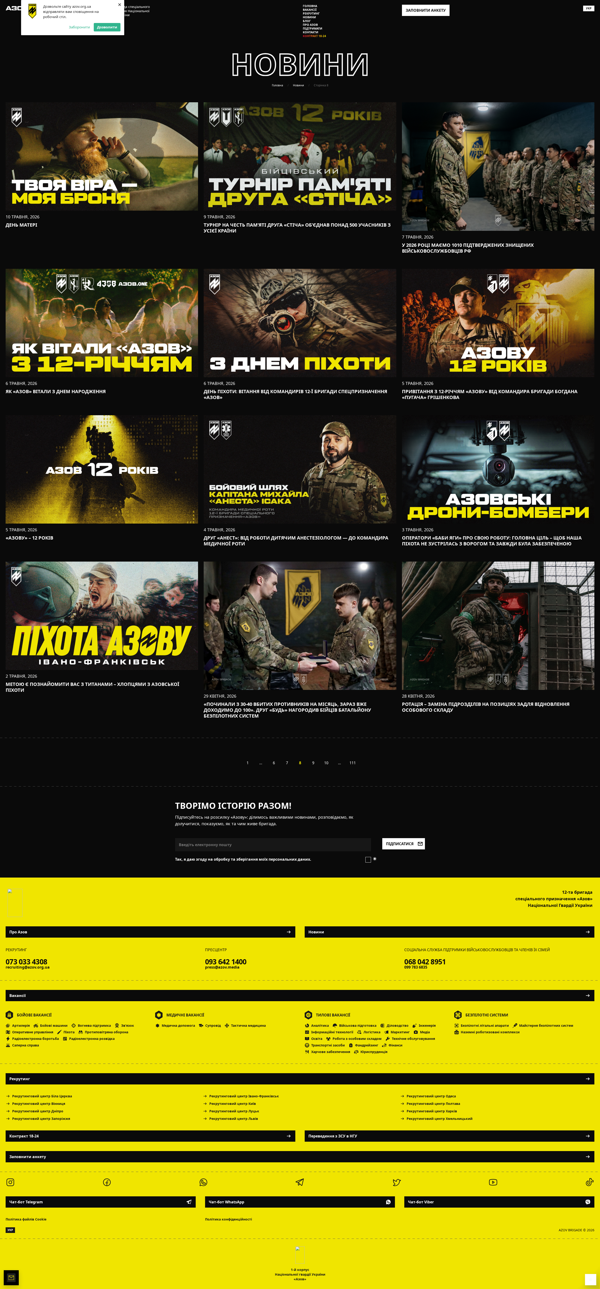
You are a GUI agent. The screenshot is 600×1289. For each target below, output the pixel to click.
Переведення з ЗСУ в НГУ (332, 1136)
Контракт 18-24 (314, 36)
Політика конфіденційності (228, 1219)
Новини (309, 17)
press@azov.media (222, 967)
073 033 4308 (26, 961)
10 (326, 762)
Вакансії (310, 9)
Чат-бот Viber (421, 1202)
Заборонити (79, 27)
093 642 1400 (226, 961)
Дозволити (107, 27)
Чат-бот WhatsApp (226, 1202)
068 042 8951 (425, 961)
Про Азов (310, 24)
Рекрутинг (311, 13)
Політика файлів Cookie (26, 1219)
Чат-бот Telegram (26, 1202)
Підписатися (400, 843)
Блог (307, 21)
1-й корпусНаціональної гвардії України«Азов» (300, 1274)
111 (352, 762)
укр (589, 8)
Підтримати (312, 28)
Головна (310, 6)
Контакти (310, 32)
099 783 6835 (415, 967)
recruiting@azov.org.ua (28, 967)
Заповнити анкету (27, 1156)
